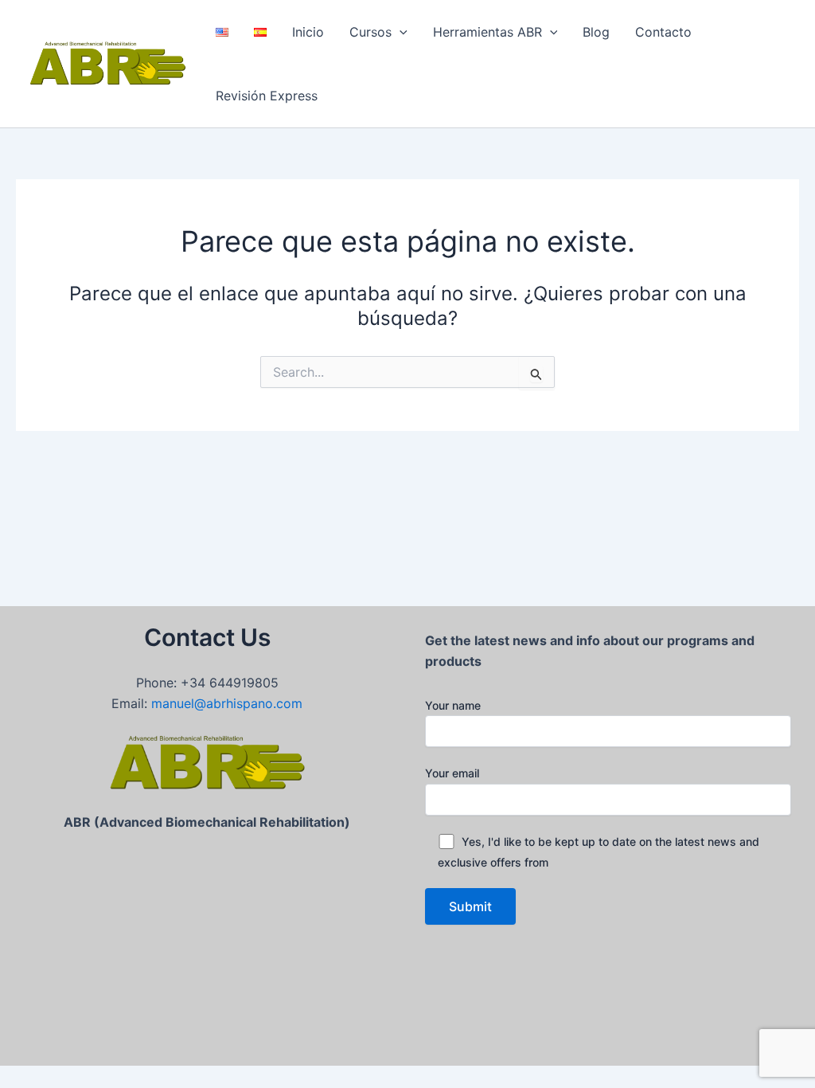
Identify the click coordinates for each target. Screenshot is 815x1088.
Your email (452, 773)
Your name (453, 705)
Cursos (370, 32)
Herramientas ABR (487, 32)
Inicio (308, 32)
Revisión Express (267, 96)
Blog (596, 32)
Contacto (663, 32)
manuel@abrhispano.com (226, 703)
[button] (400, 32)
